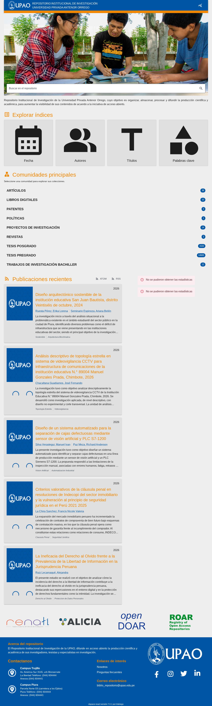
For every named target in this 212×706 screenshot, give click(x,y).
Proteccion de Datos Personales (68, 598)
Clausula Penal (42, 537)
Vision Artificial (42, 470)
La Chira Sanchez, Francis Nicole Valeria (59, 511)
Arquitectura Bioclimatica (59, 337)
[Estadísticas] (200, 5)
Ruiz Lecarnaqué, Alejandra (51, 572)
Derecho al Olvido (43, 598)
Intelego (120, 704)
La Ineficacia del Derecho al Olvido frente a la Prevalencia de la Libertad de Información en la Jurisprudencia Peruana (76, 561)
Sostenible (40, 337)
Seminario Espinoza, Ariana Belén (91, 311)
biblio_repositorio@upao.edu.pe (116, 685)
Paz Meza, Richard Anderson (90, 444)
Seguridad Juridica (60, 537)
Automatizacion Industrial (63, 470)
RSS (118, 278)
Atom (103, 278)
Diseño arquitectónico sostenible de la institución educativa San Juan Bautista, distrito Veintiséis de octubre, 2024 (76, 299)
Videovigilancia (61, 409)
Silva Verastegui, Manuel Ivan (52, 444)
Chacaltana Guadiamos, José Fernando (58, 383)
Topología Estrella (43, 409)
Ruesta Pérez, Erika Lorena (51, 311)
